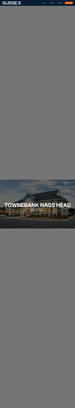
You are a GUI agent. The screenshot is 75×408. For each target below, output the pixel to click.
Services (51, 2)
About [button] (44, 2)
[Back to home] (11, 3)
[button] (68, 3)
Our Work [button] (59, 2)
